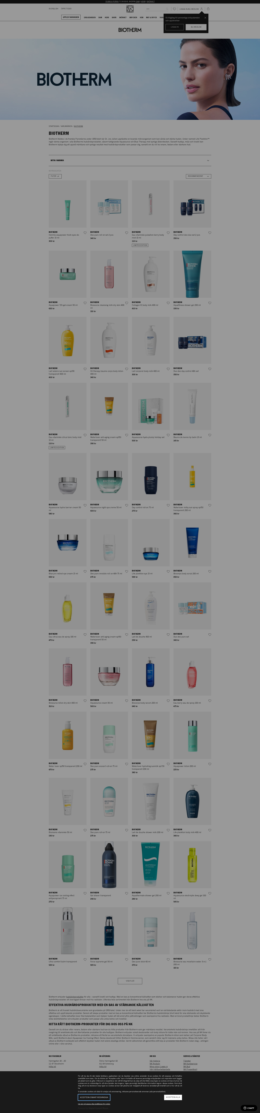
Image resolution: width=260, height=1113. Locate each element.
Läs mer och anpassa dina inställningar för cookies (94, 1104)
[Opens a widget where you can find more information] (249, 1108)
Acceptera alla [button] (173, 1097)
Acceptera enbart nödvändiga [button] (94, 1097)
